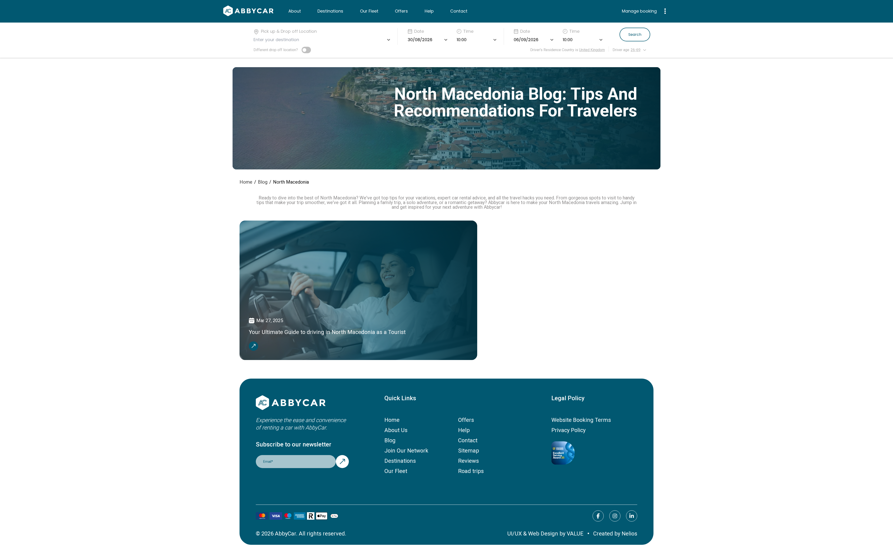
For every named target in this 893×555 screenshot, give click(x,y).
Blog (262, 182)
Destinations (330, 11)
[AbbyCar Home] (302, 403)
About (294, 11)
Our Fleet (369, 11)
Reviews (468, 461)
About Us (395, 430)
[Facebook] (598, 516)
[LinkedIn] (631, 516)
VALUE (575, 533)
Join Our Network (406, 450)
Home (246, 182)
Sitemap (468, 450)
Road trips (471, 471)
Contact (458, 11)
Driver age (621, 50)
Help (429, 11)
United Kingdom (592, 50)
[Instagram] (614, 516)
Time (468, 31)
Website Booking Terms (581, 420)
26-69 (635, 50)
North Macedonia (291, 182)
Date (419, 31)
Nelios (629, 533)
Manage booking (639, 11)
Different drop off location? (275, 50)
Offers (401, 11)
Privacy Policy (568, 430)
